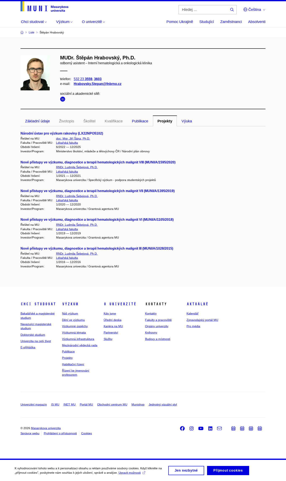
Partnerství (111, 332)
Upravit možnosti (130, 472)
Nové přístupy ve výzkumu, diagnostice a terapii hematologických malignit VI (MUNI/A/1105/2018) (97, 219)
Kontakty (151, 313)
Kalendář (192, 313)
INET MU (69, 404)
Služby (108, 339)
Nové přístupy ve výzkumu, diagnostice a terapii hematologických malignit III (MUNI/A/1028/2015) (97, 248)
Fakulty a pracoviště (158, 320)
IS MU (55, 404)
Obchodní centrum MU (112, 404)
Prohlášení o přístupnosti (60, 433)
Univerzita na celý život (36, 341)
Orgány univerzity (156, 326)
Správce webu (30, 433)
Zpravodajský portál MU (202, 320)
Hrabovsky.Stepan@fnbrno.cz (97, 84)
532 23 (83, 79)
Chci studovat (38, 304)
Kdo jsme (110, 313)
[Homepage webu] (44, 6)
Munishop (137, 404)
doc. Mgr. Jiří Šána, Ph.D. (73, 138)
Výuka (187, 121)
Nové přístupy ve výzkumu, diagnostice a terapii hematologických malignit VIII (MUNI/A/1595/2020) (98, 162)
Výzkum (70, 304)
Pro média (193, 326)
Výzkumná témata (74, 332)
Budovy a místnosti (157, 339)
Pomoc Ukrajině (179, 22)
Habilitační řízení (73, 364)
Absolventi (256, 22)
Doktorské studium (33, 334)
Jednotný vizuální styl (163, 404)
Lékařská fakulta (67, 142)
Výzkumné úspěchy (75, 326)
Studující (206, 22)
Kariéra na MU (113, 326)
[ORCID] (63, 100)
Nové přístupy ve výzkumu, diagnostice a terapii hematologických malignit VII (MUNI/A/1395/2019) (98, 191)
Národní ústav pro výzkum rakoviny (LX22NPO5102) (62, 133)
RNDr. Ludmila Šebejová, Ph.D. (77, 167)
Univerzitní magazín (34, 404)
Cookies (86, 433)
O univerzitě (120, 304)
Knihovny (151, 332)
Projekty (164, 121)
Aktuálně (197, 304)
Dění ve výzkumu (73, 320)
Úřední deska (112, 320)
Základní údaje (37, 121)
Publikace (140, 121)
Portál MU (86, 404)
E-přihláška (28, 347)
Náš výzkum (70, 313)
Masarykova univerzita (46, 428)
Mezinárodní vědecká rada (79, 345)
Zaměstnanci (231, 22)
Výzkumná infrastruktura (78, 339)
